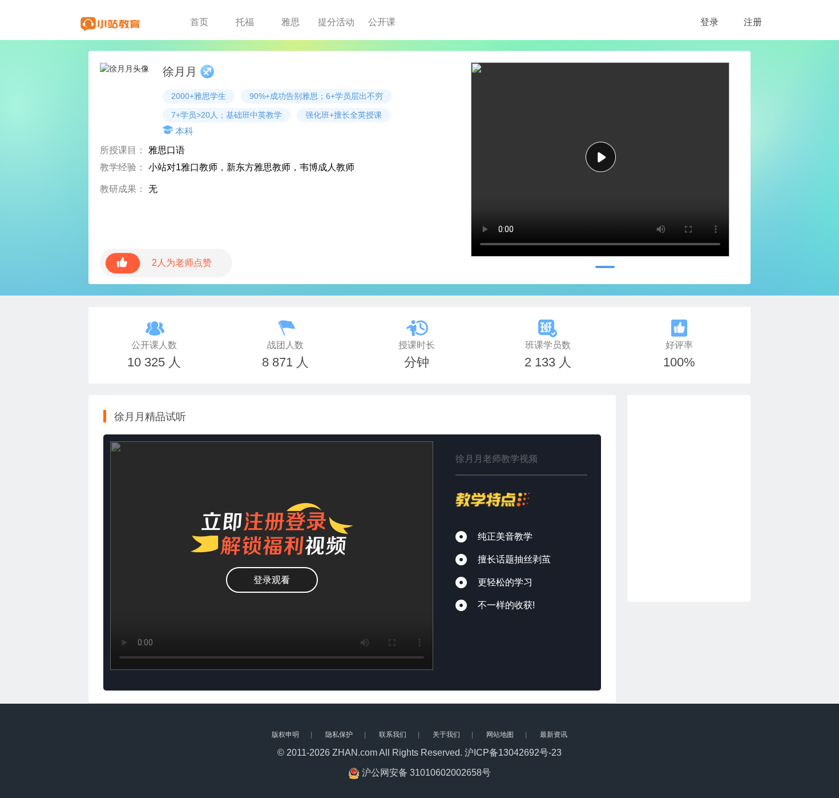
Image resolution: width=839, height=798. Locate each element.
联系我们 (392, 735)
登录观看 (271, 580)
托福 (245, 22)
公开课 (382, 22)
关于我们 (446, 735)
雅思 (290, 22)
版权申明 (285, 735)
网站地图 (500, 735)
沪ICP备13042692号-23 (513, 752)
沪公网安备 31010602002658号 (426, 772)
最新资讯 (553, 735)
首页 (199, 22)
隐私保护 (339, 735)
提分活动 (336, 22)
